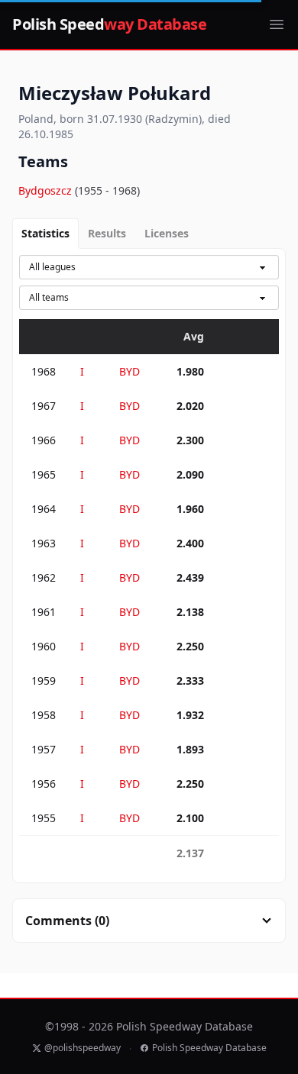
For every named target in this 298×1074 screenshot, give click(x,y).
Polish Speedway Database (209, 1048)
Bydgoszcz (46, 190)
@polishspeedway (82, 1048)
